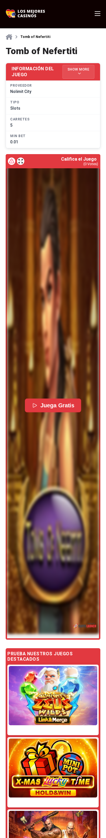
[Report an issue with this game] (11, 161)
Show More (79, 69)
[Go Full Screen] (20, 161)
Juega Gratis (57, 405)
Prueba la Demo (53, 696)
